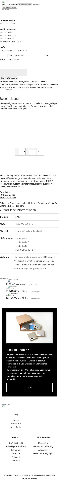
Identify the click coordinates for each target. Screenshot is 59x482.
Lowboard (20, 87)
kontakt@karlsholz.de (15, 446)
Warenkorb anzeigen (25, 4)
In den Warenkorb (9, 78)
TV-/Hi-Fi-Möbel (18, 84)
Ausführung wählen (33, 284)
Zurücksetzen (13, 59)
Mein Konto (16, 427)
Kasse (15, 420)
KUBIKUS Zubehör (8, 198)
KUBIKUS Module (7, 195)
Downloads (5, 192)
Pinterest (16, 457)
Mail (30, 387)
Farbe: (3, 59)
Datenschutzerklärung (43, 446)
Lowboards (5, 84)
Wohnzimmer (46, 87)
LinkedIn (16, 460)
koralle (3, 87)
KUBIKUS (11, 87)
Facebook (15, 453)
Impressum (43, 443)
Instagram (15, 450)
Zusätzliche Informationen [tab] (11, 91)
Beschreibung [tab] (9, 89)
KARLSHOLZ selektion (39, 81)
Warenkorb (16, 423)
